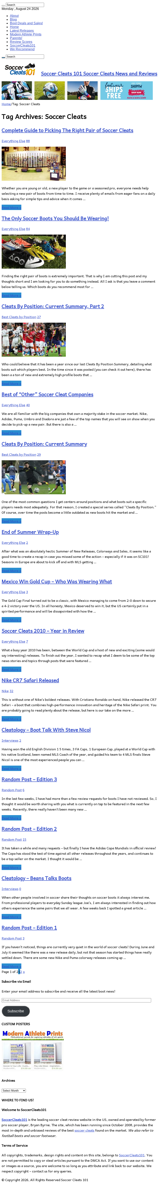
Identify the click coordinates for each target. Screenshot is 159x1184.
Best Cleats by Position (19, 316)
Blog (13, 19)
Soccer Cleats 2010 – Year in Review (43, 630)
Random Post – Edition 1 (29, 927)
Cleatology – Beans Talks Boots (36, 878)
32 (11, 690)
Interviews (10, 740)
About (14, 16)
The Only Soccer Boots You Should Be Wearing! (55, 218)
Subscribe (15, 1011)
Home (14, 27)
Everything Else (13, 140)
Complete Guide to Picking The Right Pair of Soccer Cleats (67, 130)
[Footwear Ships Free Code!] (77, 98)
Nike (5, 690)
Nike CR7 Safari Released (30, 680)
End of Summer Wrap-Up (30, 532)
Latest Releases (22, 30)
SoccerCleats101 (22, 45)
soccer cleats (84, 1130)
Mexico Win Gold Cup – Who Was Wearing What (57, 581)
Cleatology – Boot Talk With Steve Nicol (46, 729)
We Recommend (22, 49)
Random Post (12, 789)
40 (28, 404)
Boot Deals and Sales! (26, 23)
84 (28, 228)
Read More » (11, 207)
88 (28, 140)
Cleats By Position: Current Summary (44, 443)
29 (39, 454)
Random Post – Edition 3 (29, 779)
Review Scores (21, 42)
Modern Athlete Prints (25, 34)
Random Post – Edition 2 (29, 828)
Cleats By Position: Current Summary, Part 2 (53, 306)
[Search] (3, 5)
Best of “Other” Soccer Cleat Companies (47, 394)
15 (24, 839)
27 (39, 316)
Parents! (16, 38)
